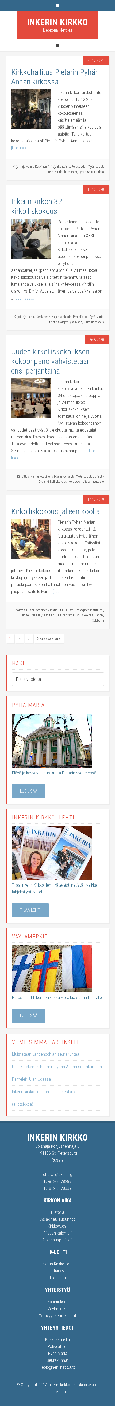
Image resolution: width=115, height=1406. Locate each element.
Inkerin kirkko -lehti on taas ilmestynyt (44, 1091)
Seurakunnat (57, 1360)
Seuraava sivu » (48, 638)
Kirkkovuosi (57, 1226)
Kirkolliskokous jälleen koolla (55, 511)
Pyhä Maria (96, 317)
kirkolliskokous (67, 172)
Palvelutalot (58, 1346)
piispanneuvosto (93, 481)
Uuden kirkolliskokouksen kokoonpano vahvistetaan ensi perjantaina (51, 361)
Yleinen (36, 615)
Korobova (74, 481)
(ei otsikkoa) (22, 1104)
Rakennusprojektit (57, 1240)
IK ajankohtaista (59, 167)
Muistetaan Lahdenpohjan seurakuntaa (45, 1054)
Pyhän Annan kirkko (91, 172)
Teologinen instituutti (89, 610)
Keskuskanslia (57, 1339)
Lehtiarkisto (58, 1270)
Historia (57, 1212)
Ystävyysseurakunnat (57, 1315)
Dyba (42, 481)
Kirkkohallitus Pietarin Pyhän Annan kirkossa (55, 76)
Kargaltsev (64, 615)
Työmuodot (95, 167)
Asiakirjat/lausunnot (57, 1219)
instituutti (49, 615)
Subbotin (98, 620)
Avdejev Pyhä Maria (70, 322)
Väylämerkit (58, 1308)
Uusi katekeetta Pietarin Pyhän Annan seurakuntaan (57, 1066)
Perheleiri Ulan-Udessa (31, 1079)
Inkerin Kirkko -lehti (58, 1263)
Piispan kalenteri (57, 1233)
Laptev (99, 615)
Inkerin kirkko (57, 22)
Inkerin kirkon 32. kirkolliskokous (37, 206)
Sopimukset (57, 1301)
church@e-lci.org (57, 1174)
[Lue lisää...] (21, 147)
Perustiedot (79, 167)
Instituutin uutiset (62, 610)
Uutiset (49, 172)
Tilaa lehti (30, 910)
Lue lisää (28, 791)
